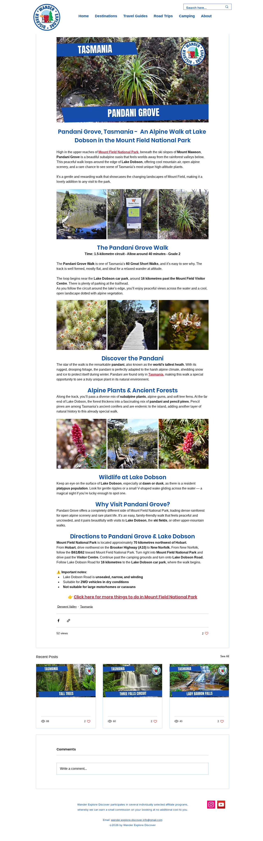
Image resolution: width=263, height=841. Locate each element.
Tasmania (86, 606)
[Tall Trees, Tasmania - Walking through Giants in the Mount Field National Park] (66, 680)
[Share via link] (68, 621)
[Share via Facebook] (58, 621)
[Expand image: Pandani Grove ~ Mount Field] (81, 214)
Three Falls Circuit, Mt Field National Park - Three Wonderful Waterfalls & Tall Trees (130, 708)
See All (224, 656)
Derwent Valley (67, 606)
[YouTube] (221, 805)
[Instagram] (211, 805)
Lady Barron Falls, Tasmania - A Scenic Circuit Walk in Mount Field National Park (194, 708)
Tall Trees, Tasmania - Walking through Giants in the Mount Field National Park (64, 708)
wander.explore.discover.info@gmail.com (136, 819)
